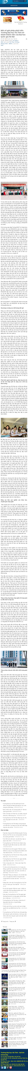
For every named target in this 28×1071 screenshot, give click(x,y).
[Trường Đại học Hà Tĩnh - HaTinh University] (5, 2)
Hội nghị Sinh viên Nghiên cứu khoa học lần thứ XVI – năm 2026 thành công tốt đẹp (17, 949)
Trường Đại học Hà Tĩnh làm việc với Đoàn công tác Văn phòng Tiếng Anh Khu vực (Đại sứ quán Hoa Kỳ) (17, 1033)
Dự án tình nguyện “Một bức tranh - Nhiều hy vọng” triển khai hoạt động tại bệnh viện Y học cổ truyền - (14, 890)
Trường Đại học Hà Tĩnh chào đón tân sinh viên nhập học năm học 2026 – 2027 (17, 931)
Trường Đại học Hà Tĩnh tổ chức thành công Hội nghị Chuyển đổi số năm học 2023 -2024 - (14, 844)
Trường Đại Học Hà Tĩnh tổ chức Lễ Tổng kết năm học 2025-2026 (17, 959)
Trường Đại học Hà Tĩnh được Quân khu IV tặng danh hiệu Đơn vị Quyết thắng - (14, 902)
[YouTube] (10, 1067)
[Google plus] (8, 1067)
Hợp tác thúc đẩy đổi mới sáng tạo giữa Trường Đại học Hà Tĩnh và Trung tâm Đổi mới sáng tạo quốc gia (17, 1001)
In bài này (26, 38)
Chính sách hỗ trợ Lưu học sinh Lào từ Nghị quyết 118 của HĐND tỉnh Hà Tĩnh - (15, 908)
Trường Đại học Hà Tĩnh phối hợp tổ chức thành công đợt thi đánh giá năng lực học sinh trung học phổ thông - (14, 805)
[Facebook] (2, 1067)
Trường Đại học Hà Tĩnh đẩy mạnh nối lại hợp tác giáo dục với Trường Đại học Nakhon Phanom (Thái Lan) (17, 1044)
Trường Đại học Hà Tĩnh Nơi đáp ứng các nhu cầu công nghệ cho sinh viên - (15, 819)
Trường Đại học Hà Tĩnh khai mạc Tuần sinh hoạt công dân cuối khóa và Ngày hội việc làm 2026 (17, 965)
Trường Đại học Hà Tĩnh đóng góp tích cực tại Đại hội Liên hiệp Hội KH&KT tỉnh (17, 954)
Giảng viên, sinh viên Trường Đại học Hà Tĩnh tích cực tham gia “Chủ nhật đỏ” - (14, 884)
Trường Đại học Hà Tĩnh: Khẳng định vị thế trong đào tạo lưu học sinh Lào (17, 1020)
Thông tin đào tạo (7, 22)
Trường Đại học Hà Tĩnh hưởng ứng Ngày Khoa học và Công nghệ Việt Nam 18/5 (14, 971)
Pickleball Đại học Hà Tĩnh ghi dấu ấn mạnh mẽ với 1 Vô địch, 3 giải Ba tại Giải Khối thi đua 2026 (17, 994)
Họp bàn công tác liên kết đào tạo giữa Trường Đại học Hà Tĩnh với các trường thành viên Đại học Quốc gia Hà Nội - (15, 834)
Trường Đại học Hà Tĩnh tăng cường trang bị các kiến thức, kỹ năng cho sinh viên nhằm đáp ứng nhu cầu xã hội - (15, 825)
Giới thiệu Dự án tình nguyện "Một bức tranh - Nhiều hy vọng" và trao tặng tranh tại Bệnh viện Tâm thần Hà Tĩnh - (15, 850)
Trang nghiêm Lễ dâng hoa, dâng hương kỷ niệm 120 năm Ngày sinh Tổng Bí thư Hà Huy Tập (17, 982)
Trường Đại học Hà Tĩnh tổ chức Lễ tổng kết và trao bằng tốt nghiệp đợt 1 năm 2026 (17, 943)
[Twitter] (5, 1067)
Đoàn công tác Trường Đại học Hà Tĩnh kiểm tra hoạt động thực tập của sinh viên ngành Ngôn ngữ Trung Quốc (17, 1026)
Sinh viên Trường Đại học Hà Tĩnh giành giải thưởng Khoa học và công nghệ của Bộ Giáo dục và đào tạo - (14, 896)
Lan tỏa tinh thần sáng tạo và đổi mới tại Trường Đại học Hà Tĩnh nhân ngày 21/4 (17, 989)
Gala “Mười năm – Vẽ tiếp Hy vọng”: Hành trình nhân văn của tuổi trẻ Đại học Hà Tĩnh (16, 1008)
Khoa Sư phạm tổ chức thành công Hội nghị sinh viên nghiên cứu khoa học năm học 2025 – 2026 (17, 976)
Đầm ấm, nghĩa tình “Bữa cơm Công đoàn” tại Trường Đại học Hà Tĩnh (17, 1014)
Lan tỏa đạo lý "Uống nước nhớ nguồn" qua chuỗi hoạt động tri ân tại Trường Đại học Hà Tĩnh (17, 937)
